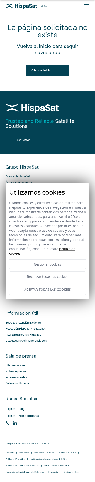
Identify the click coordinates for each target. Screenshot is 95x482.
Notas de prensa (16, 371)
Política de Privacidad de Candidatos (22, 465)
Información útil (22, 313)
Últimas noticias (15, 365)
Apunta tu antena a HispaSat (23, 334)
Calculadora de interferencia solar (27, 340)
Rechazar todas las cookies (47, 276)
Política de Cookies (67, 452)
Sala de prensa (21, 356)
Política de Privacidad (15, 459)
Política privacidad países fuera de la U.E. (48, 459)
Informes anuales (16, 377)
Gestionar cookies (47, 264)
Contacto (10, 452)
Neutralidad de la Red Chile (56, 465)
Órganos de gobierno (19, 182)
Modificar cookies (71, 472)
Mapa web (53, 472)
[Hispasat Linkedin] (15, 423)
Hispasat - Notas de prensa (22, 415)
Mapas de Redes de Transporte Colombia (25, 472)
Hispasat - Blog (15, 409)
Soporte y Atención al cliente (23, 322)
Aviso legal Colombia (44, 452)
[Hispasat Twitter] (7, 423)
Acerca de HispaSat (18, 176)
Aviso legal (24, 452)
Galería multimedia (17, 383)
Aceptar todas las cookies (47, 289)
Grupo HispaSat (22, 167)
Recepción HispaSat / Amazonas (25, 328)
